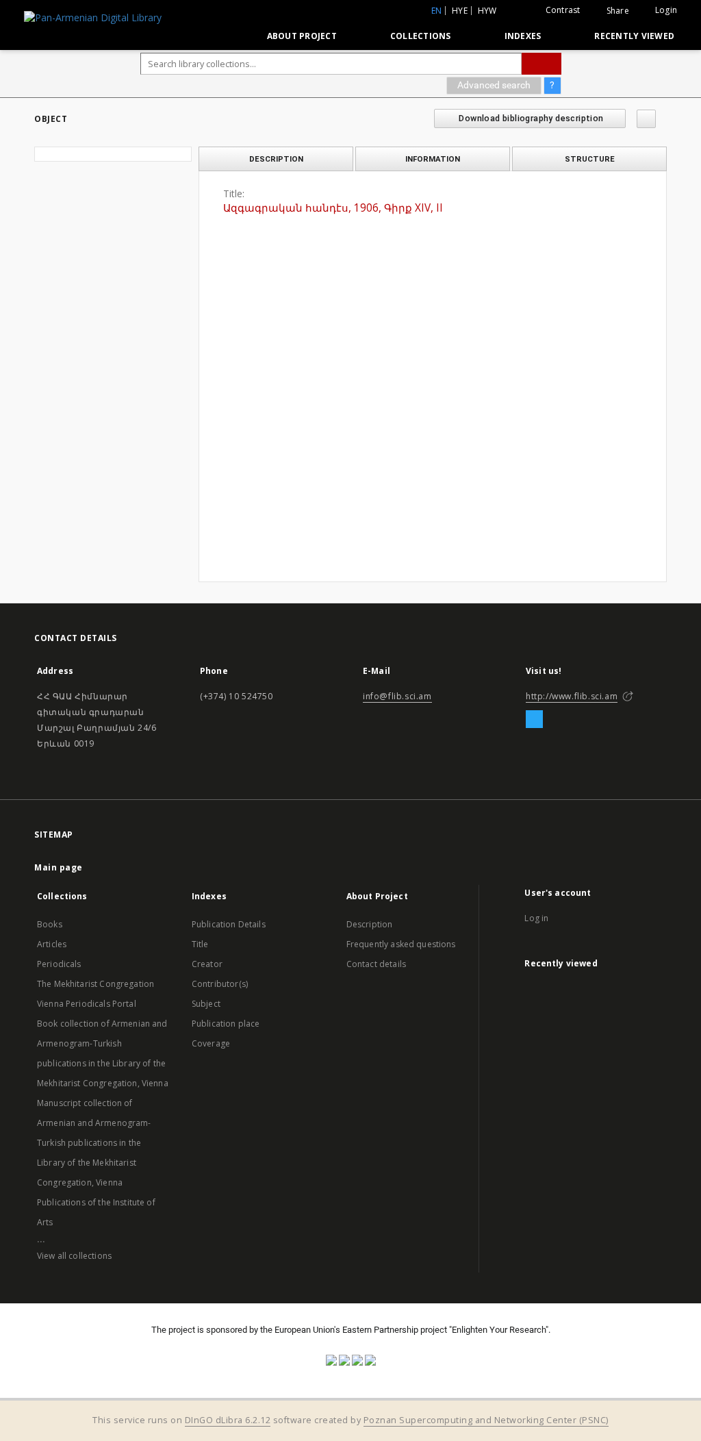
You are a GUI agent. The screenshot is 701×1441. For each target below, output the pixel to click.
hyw (487, 10)
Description (369, 924)
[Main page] (224, 36)
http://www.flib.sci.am (571, 696)
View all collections (74, 1256)
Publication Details (229, 924)
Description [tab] (276, 159)
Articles (51, 944)
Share (618, 10)
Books (49, 924)
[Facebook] (534, 720)
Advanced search (494, 84)
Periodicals (59, 964)
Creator (207, 964)
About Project (302, 36)
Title (200, 944)
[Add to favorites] (646, 119)
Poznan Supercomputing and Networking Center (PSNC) (486, 1420)
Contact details (376, 964)
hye (460, 10)
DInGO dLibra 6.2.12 (228, 1420)
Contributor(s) (220, 984)
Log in (536, 918)
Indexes (523, 36)
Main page (58, 867)
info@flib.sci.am (397, 696)
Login (666, 10)
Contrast (563, 10)
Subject (206, 1004)
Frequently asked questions (401, 944)
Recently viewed (634, 36)
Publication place (226, 1023)
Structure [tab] (590, 159)
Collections (420, 36)
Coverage (211, 1043)
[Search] (541, 64)
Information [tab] (432, 159)
